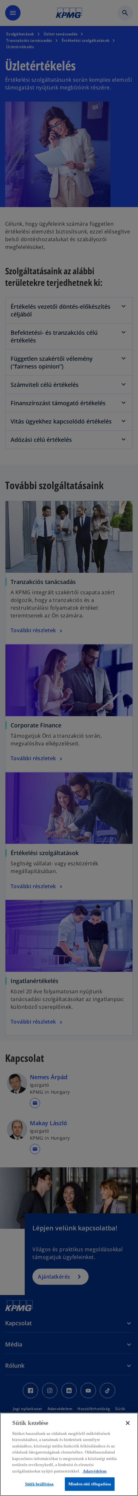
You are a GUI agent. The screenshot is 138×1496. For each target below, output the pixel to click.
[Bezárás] (128, 1423)
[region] (69, 1454)
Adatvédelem (95, 1471)
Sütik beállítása (39, 1484)
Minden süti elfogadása (89, 1484)
